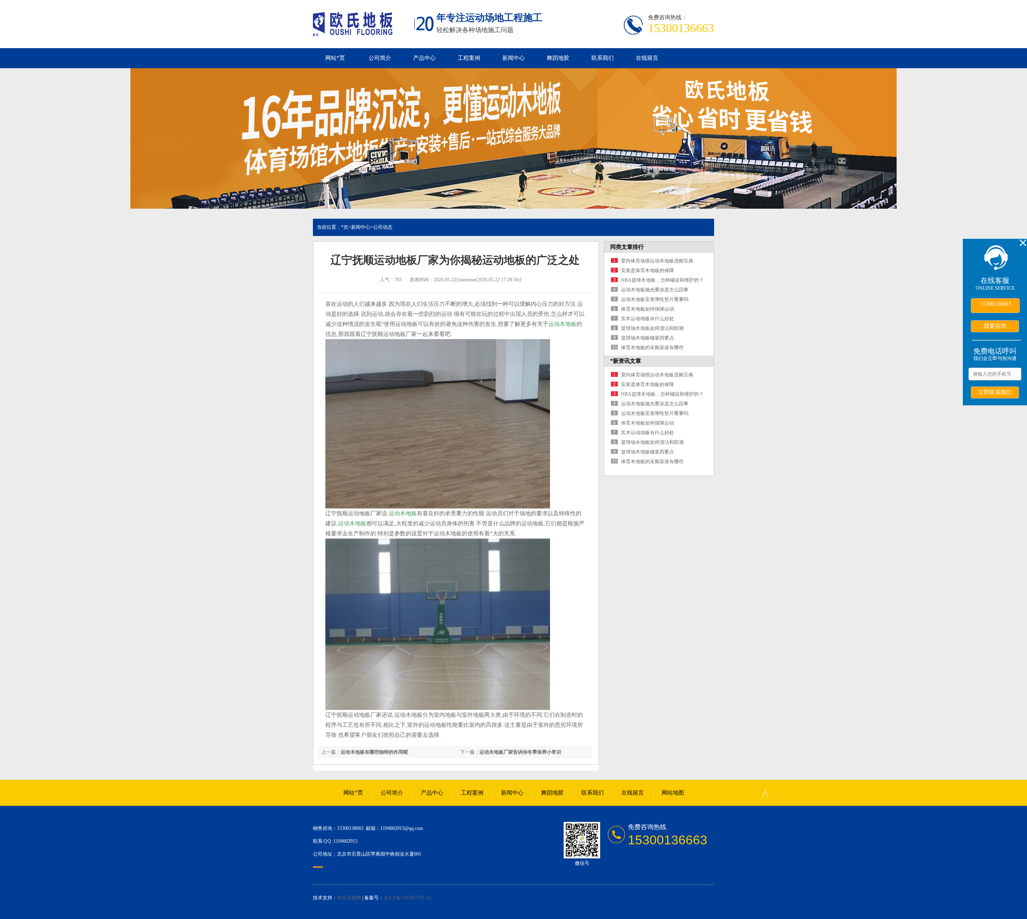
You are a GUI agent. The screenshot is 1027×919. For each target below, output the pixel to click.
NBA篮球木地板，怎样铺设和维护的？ (662, 280)
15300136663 (995, 304)
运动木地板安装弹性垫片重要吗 (654, 299)
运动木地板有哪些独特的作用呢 (374, 752)
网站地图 (673, 793)
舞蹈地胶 (558, 58)
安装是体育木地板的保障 (647, 270)
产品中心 (424, 58)
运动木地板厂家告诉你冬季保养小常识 (520, 752)
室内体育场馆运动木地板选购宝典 (657, 261)
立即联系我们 (995, 392)
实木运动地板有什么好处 (647, 318)
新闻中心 (513, 58)
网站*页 (335, 58)
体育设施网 (349, 898)
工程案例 (469, 58)
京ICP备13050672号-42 (407, 898)
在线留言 (647, 58)
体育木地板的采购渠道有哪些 (652, 347)
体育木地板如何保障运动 (647, 309)
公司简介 (380, 58)
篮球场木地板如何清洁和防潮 (652, 328)
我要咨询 (995, 326)
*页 (344, 227)
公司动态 (382, 227)
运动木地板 (562, 324)
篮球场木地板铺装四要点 (647, 338)
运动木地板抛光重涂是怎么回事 (654, 290)
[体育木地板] (352, 31)
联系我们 (602, 58)
